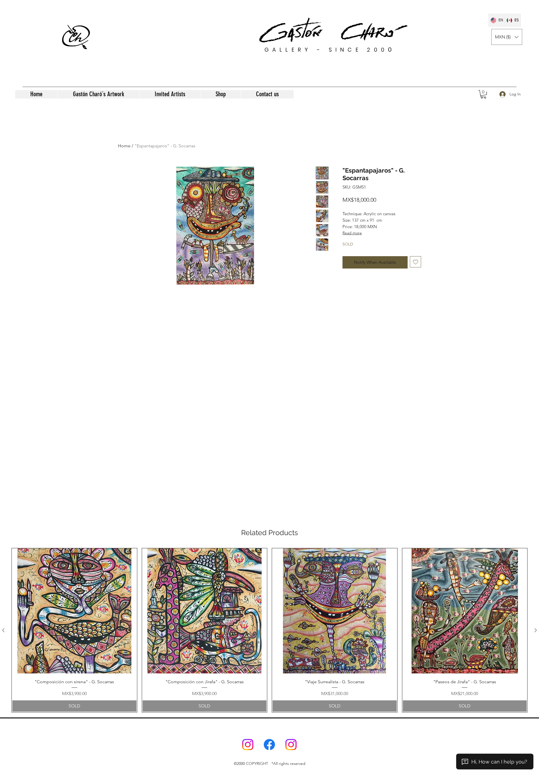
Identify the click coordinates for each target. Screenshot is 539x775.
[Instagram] (247, 744)
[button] (506, 37)
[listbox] (506, 37)
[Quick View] (74, 610)
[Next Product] (535, 630)
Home (124, 145)
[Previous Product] (3, 630)
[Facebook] (269, 744)
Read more (352, 232)
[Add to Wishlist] (415, 262)
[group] (269, 630)
